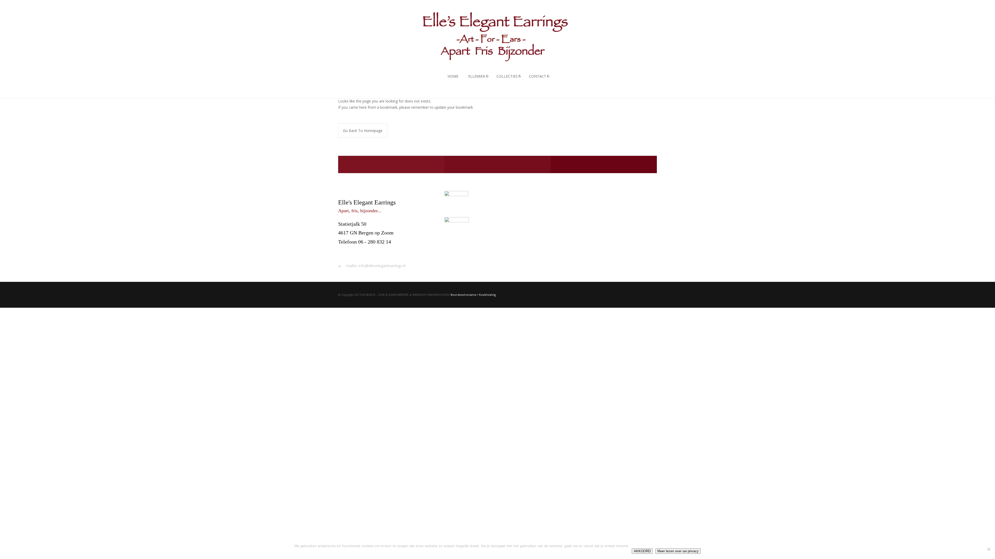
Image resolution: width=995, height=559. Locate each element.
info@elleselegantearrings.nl (368, 250)
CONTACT (537, 76)
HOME (452, 76)
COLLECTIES (507, 76)
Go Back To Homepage (362, 130)
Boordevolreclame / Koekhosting (473, 295)
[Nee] (988, 549)
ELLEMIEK (476, 76)
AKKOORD (642, 551)
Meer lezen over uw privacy (678, 551)
